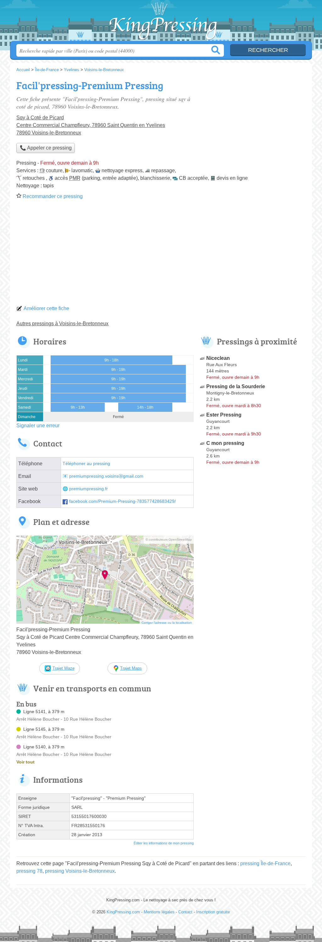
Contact (185, 912)
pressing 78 (29, 871)
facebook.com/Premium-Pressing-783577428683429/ (122, 501)
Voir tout (25, 761)
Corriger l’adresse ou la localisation (167, 622)
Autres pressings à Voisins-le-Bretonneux (62, 323)
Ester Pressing (224, 414)
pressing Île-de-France (265, 863)
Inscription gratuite (213, 912)
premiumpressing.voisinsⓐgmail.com (106, 476)
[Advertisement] (161, 254)
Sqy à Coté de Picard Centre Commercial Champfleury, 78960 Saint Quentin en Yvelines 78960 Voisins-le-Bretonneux (90, 125)
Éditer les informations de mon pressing (164, 843)
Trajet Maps (131, 668)
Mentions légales (159, 912)
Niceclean (218, 358)
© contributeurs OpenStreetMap (169, 539)
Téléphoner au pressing (86, 463)
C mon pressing (225, 443)
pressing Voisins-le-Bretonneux (80, 871)
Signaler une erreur (37, 425)
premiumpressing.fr (88, 488)
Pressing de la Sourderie (235, 386)
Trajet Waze (64, 668)
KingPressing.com (161, 22)
